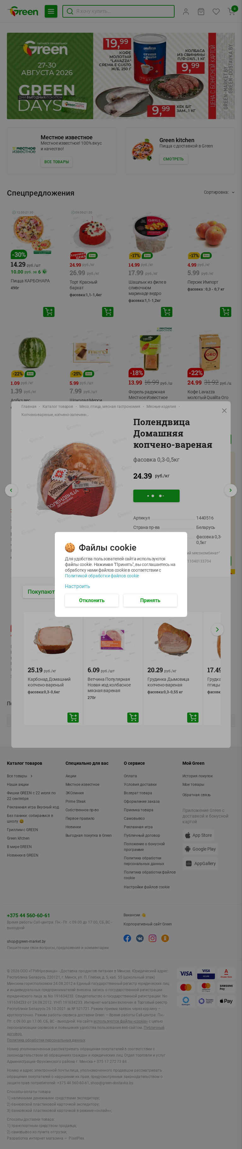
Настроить (77, 586)
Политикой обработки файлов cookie (102, 575)
